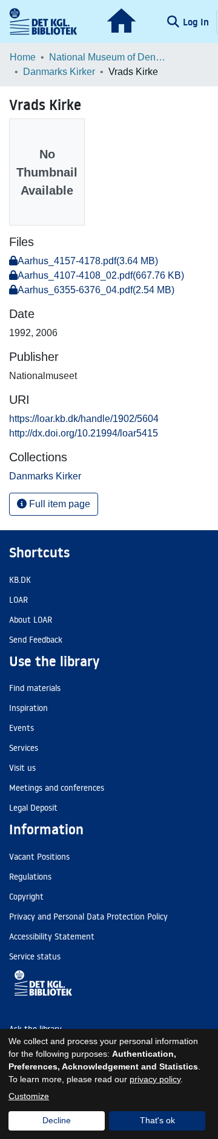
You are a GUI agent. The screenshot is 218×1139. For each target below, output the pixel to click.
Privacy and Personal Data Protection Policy (88, 916)
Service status (35, 956)
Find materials (35, 688)
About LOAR (30, 619)
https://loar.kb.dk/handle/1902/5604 (84, 419)
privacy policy (155, 1079)
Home (23, 57)
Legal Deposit (33, 807)
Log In (197, 21)
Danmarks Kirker (59, 72)
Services (23, 747)
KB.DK (20, 579)
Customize (28, 1096)
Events (21, 727)
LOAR (18, 599)
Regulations (30, 876)
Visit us (22, 767)
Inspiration (28, 708)
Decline (56, 1120)
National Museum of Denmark (109, 57)
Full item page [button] (58, 504)
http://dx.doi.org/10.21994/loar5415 (83, 433)
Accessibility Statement (51, 936)
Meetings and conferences (56, 787)
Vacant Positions (39, 856)
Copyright (26, 896)
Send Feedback (35, 639)
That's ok (157, 1120)
